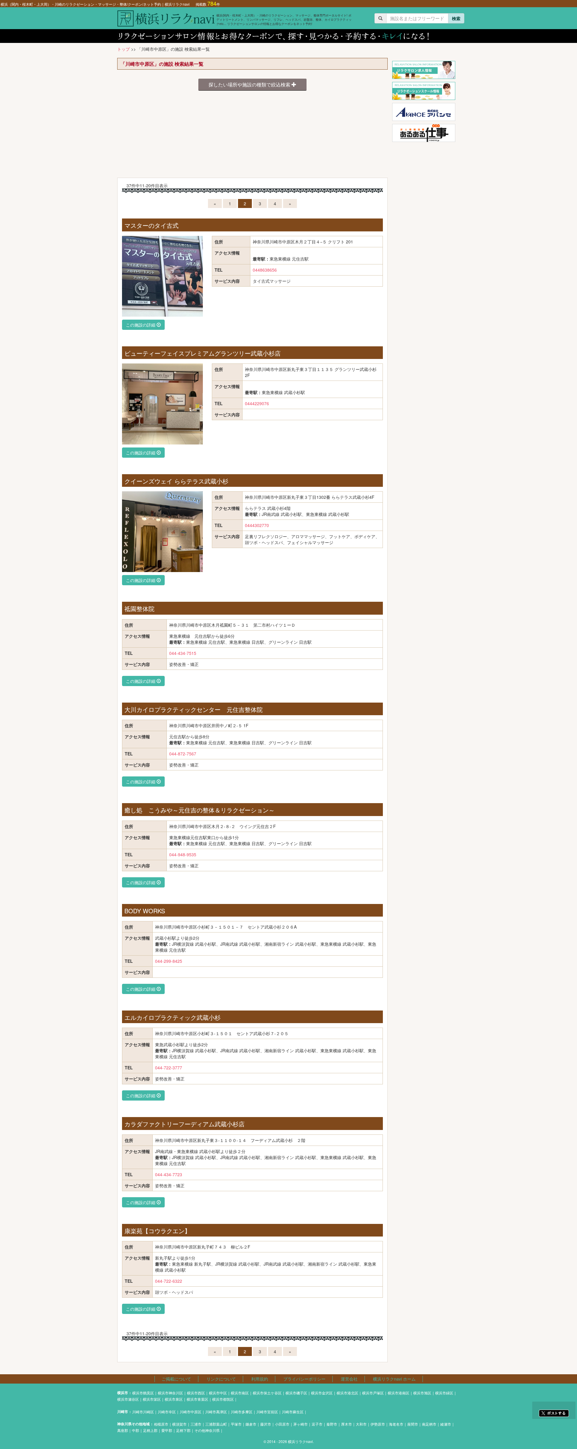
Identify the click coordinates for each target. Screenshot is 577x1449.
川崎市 (122, 1411)
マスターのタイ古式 (151, 225)
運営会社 (349, 1379)
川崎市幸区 (167, 1411)
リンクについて (221, 1379)
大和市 (361, 1423)
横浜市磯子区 (296, 1392)
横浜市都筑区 (223, 1399)
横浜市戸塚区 (373, 1392)
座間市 (412, 1423)
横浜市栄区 (152, 1399)
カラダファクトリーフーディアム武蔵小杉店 (184, 1123)
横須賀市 (179, 1423)
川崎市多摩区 (241, 1411)
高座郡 (122, 1430)
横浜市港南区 (398, 1392)
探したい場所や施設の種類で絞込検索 (250, 84)
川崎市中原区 (190, 1411)
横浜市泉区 (174, 1399)
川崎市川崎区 (143, 1411)
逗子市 (317, 1423)
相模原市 (161, 1423)
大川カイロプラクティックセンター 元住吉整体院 (193, 709)
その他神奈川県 (207, 1430)
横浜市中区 (218, 1392)
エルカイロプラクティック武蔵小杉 (172, 1017)
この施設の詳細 (141, 325)
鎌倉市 (251, 1423)
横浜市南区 (240, 1392)
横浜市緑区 (444, 1392)
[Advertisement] (252, 136)
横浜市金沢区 (322, 1392)
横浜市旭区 (422, 1392)
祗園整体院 (139, 608)
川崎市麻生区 (293, 1411)
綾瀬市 (445, 1423)
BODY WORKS (144, 910)
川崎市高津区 (216, 1411)
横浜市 (122, 1392)
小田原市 (282, 1423)
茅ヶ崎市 (300, 1423)
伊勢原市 (378, 1423)
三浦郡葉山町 (216, 1423)
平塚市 (236, 1423)
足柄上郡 (150, 1430)
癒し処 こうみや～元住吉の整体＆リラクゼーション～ (199, 810)
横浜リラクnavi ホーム (394, 1379)
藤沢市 (265, 1423)
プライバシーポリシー (304, 1379)
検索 (456, 18)
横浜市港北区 (347, 1392)
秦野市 (331, 1423)
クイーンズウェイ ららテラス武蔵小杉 (176, 481)
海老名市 (396, 1423)
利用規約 (259, 1379)
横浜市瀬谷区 (128, 1399)
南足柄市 (429, 1423)
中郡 (135, 1430)
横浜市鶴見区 (143, 1392)
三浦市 (196, 1423)
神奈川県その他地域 (133, 1423)
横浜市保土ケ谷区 (267, 1392)
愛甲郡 (166, 1430)
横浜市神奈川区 (170, 1392)
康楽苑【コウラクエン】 (157, 1230)
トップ (123, 49)
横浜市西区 (196, 1392)
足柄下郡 (183, 1430)
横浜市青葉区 (197, 1399)
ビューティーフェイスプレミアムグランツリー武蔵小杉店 (202, 353)
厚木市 (346, 1423)
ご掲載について (176, 1379)
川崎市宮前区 (267, 1411)
